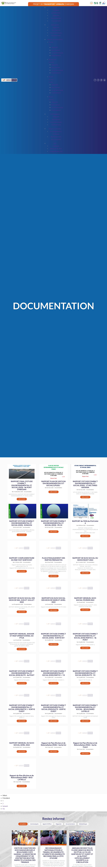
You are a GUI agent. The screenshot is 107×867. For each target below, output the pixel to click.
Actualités (23, 824)
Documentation (70, 824)
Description (56, 30)
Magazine (59, 824)
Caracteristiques (57, 53)
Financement (56, 21)
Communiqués (34, 824)
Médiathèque (83, 824)
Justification (56, 13)
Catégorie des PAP (56, 151)
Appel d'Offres (47, 824)
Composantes (56, 18)
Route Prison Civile (51, 79)
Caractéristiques (56, 33)
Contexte (56, 10)
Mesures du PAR (56, 149)
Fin (4, 809)
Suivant (5, 806)
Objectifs (56, 15)
